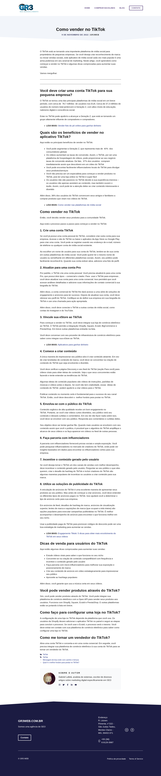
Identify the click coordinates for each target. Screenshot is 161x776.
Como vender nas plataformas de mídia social (79, 205)
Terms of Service (136, 759)
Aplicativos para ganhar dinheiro (73, 345)
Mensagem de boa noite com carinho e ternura (61, 660)
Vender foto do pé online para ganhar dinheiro (79, 126)
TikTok (45, 654)
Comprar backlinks (104, 8)
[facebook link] (132, 730)
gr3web (94, 35)
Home (87, 8)
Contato (136, 8)
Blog (122, 8)
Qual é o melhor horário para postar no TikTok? (61, 662)
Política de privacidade (116, 759)
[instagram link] (126, 730)
